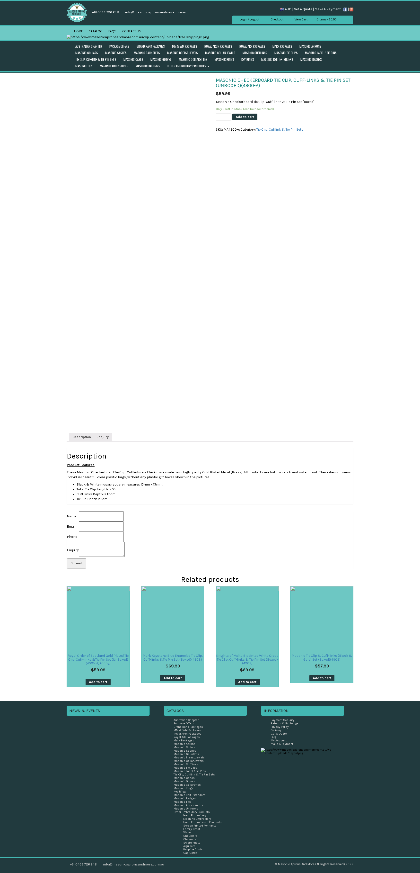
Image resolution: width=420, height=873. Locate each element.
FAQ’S (112, 31)
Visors (187, 832)
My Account (279, 740)
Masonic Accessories (114, 65)
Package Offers (119, 46)
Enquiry (102, 437)
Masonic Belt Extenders (277, 59)
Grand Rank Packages (151, 46)
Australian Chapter (88, 46)
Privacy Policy (280, 727)
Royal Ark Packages (252, 46)
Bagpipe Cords (193, 849)
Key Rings (247, 59)
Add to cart (245, 117)
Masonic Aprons (310, 46)
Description (81, 437)
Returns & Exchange (284, 723)
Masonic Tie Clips (286, 52)
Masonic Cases (133, 59)
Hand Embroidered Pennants (202, 822)
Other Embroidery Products (187, 65)
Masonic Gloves (161, 59)
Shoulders (190, 835)
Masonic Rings (224, 59)
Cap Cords (190, 853)
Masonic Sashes (116, 52)
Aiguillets (189, 846)
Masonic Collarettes (193, 59)
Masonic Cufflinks (255, 52)
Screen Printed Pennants (199, 825)
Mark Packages (282, 46)
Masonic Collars (86, 52)
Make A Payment (328, 9)
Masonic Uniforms (148, 65)
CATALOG (95, 31)
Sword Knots (191, 842)
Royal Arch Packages (218, 46)
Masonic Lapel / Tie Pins (321, 52)
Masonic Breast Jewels (182, 52)
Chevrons (189, 839)
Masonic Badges (311, 59)
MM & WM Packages (184, 46)
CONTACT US (131, 31)
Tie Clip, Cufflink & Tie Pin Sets (95, 59)
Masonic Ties (84, 65)
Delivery (276, 730)
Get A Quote (303, 9)
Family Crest (191, 829)
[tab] (82, 437)
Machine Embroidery (197, 818)
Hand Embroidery (194, 815)
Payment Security (282, 720)
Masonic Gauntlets (147, 52)
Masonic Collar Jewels (220, 52)
